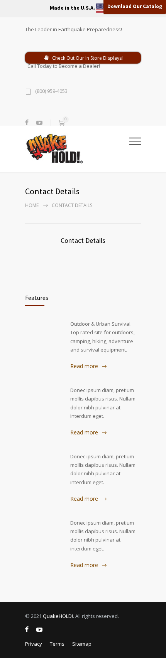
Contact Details (83, 240)
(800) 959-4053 (51, 91)
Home (32, 205)
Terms (57, 643)
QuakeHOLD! (58, 616)
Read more (84, 366)
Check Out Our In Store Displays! (87, 58)
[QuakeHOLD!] (77, 148)
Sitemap (81, 643)
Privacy (33, 643)
